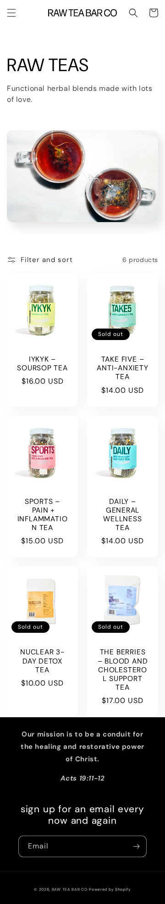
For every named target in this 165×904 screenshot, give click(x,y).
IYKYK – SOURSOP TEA (42, 364)
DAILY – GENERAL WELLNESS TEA (122, 515)
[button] (11, 13)
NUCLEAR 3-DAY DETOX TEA (42, 661)
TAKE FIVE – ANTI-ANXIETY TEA (122, 368)
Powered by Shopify (110, 889)
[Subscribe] (136, 846)
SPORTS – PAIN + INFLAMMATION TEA (42, 515)
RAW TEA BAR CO (70, 889)
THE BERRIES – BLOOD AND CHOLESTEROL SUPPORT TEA (123, 670)
